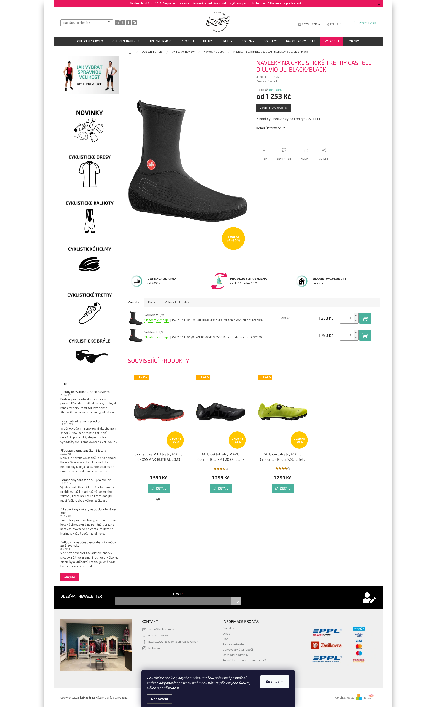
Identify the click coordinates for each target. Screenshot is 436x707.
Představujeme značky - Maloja (83, 450)
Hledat (109, 23)
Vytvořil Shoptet (344, 698)
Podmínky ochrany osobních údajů (244, 660)
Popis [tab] (152, 302)
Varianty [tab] (133, 302)
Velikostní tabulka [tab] (177, 302)
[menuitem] (90, 41)
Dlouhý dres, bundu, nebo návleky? (85, 391)
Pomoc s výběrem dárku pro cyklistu (86, 480)
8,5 (157, 499)
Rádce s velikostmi (234, 644)
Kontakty (228, 628)
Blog (225, 639)
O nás (226, 634)
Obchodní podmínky (235, 655)
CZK (314, 24)
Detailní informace (268, 128)
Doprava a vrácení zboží (238, 650)
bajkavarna (155, 648)
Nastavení (159, 699)
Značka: (267, 81)
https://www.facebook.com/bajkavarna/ (173, 642)
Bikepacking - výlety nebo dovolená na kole (88, 510)
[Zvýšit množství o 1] (356, 315)
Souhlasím (275, 681)
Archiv (69, 577)
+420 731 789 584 (158, 635)
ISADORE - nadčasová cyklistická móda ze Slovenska (88, 543)
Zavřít (280, 141)
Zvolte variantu (273, 108)
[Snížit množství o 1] (356, 320)
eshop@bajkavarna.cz (162, 629)
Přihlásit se (236, 601)
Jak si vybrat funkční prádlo (80, 421)
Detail (161, 488)
